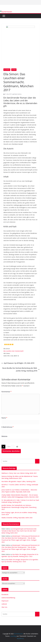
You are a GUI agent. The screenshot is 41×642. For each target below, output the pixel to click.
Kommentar (6, 392)
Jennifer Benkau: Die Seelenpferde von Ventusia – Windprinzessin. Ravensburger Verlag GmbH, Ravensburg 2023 (19, 507)
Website (4, 436)
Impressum (5, 601)
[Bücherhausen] (6, 12)
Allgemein (7, 69)
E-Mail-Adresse (8, 427)
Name (4, 418)
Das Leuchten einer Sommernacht (13, 351)
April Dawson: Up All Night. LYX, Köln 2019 (19, 363)
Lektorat (4, 604)
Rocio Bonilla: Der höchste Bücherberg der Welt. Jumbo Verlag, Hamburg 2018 (19, 369)
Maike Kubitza (17, 94)
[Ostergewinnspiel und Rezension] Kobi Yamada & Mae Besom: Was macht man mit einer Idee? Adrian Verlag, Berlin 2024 (19, 531)
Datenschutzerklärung (8, 598)
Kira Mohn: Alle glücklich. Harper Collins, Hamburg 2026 (18, 481)
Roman (14, 69)
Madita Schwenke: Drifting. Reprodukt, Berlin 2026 (17, 518)
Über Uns (4, 607)
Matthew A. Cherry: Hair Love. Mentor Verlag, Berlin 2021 (19, 473)
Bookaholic (5, 594)
